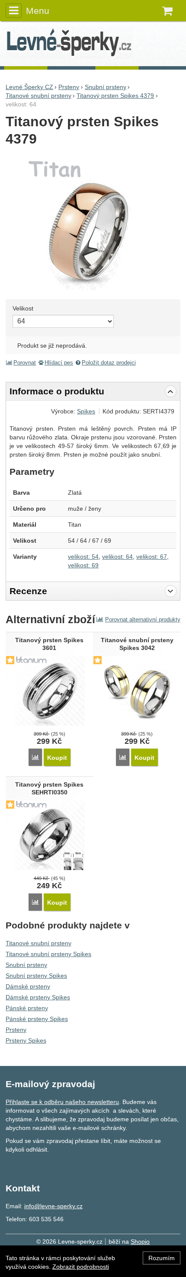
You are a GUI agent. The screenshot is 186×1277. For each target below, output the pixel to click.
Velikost (23, 308)
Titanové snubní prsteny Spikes (48, 954)
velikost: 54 (83, 556)
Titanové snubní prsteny (38, 943)
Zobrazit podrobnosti (80, 1266)
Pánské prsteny (27, 1008)
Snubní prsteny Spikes (36, 975)
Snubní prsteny (26, 964)
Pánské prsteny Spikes (37, 1018)
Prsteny (16, 1029)
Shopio (140, 1241)
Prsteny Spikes (26, 1040)
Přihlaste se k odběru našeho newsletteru (62, 1101)
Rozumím (161, 1258)
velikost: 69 (83, 565)
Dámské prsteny (28, 986)
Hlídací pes (59, 363)
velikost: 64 (117, 556)
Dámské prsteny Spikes (38, 997)
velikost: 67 (151, 556)
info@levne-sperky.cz (53, 1206)
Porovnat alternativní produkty (142, 619)
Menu (37, 11)
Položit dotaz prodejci (109, 363)
